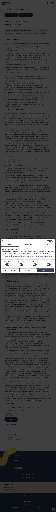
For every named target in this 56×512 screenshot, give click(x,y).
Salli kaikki (45, 270)
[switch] (21, 264)
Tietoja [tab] (46, 244)
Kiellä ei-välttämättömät (10, 270)
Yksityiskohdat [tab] (28, 244)
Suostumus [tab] (9, 244)
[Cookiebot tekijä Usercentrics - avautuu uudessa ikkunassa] (48, 241)
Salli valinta (28, 270)
